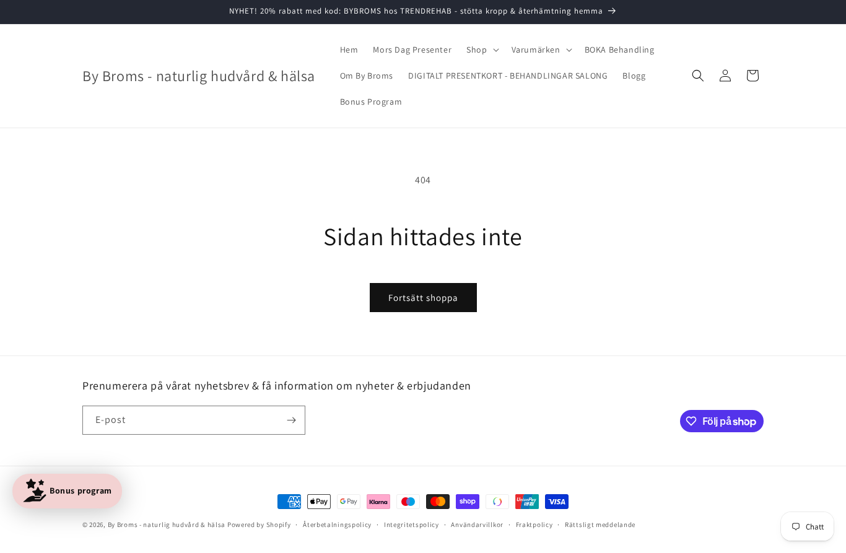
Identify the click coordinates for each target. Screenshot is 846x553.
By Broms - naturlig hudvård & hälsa (167, 524)
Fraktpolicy (534, 524)
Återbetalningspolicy (337, 524)
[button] (481, 50)
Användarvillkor (477, 524)
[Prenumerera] (291, 420)
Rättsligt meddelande (600, 524)
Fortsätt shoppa (423, 297)
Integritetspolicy (411, 524)
